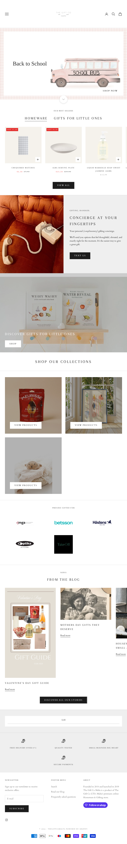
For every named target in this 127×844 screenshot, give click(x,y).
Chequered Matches (23, 168)
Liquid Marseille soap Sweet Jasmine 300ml (103, 169)
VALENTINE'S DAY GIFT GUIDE (27, 683)
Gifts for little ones (78, 118)
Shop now (110, 90)
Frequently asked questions (63, 796)
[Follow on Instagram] (6, 819)
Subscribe (16, 808)
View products (25, 425)
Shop (13, 343)
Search (54, 786)
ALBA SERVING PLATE (64, 168)
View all (63, 185)
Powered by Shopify (77, 829)
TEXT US (80, 255)
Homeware (36, 118)
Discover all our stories (63, 700)
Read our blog (57, 791)
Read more (10, 689)
